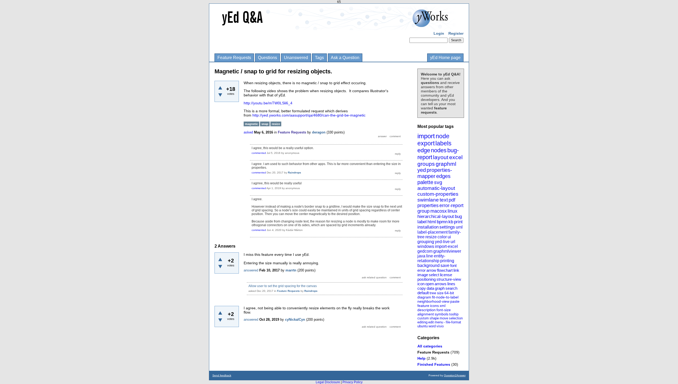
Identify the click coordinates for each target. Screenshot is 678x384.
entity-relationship (431, 258)
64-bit (449, 293)
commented (259, 152)
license (446, 275)
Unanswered (296, 57)
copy (421, 288)
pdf (452, 200)
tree (433, 293)
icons (434, 305)
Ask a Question (345, 57)
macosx (438, 211)
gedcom (424, 251)
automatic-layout (436, 188)
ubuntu (422, 326)
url (452, 241)
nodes (439, 150)
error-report (451, 205)
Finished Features (433, 364)
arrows (441, 284)
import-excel (446, 246)
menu (439, 322)
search (451, 288)
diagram (424, 297)
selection (456, 318)
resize (431, 237)
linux (452, 211)
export (426, 143)
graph (440, 288)
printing (447, 260)
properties (428, 205)
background (428, 265)
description (426, 310)
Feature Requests (234, 57)
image (422, 275)
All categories (429, 346)
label (422, 221)
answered (251, 270)
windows (425, 246)
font (453, 265)
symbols (441, 314)
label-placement (432, 232)
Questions (267, 57)
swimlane (428, 200)
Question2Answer (455, 375)
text (444, 200)
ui (449, 237)
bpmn (442, 221)
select (434, 275)
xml (442, 305)
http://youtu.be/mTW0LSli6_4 (268, 103)
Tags (319, 57)
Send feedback (221, 375)
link (456, 270)
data (430, 288)
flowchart (445, 270)
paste (455, 301)
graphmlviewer (447, 251)
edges (443, 176)
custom (423, 318)
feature (423, 305)
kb (450, 221)
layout (440, 157)
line (429, 256)
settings (447, 227)
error (421, 270)
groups (426, 164)
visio (440, 326)
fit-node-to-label (445, 297)
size (440, 293)
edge (423, 150)
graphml (446, 164)
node (442, 136)
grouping (425, 241)
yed (421, 170)
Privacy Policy (352, 382)
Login (439, 33)
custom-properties (437, 194)
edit (431, 322)
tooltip (453, 314)
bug (458, 216)
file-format (453, 322)
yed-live (442, 241)
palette (425, 182)
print (458, 221)
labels (443, 143)
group (423, 211)
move (444, 318)
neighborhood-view (433, 301)
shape (434, 318)
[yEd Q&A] (335, 26)
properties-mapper (434, 173)
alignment (425, 314)
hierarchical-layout (435, 216)
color (442, 237)
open (429, 284)
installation (428, 227)
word (432, 326)
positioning (426, 279)
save (444, 265)
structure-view (448, 279)
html (431, 221)
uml (459, 227)
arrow (431, 270)
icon (421, 284)
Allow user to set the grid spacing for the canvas (282, 286)
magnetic (251, 124)
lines (451, 284)
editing (422, 322)
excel (456, 157)
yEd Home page (445, 57)
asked (248, 132)
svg (438, 182)
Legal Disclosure (328, 382)
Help (421, 358)
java (421, 256)
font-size (443, 310)
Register (455, 33)
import (426, 136)
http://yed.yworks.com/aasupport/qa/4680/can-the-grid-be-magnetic (308, 115)
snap (264, 124)
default (423, 293)
